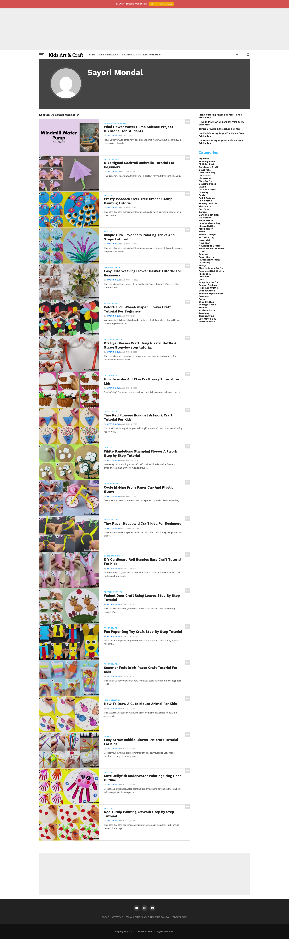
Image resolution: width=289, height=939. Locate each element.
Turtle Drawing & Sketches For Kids (220, 129)
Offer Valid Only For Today (161, 4)
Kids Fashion (206, 228)
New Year (204, 243)
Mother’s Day (206, 237)
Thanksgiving (206, 316)
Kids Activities (152, 54)
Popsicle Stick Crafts (211, 271)
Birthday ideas (207, 161)
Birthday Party (207, 164)
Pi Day (202, 265)
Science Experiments (211, 293)
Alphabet (204, 158)
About (105, 917)
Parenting (204, 262)
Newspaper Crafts (210, 245)
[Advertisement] (144, 29)
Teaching (204, 313)
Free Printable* (108, 54)
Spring (202, 299)
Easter (203, 195)
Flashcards (205, 206)
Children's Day (207, 172)
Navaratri (204, 240)
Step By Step (206, 302)
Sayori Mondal (113, 136)
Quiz (201, 279)
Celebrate (205, 170)
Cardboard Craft (208, 167)
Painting (203, 254)
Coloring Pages (207, 184)
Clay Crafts (205, 181)
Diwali (202, 186)
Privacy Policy (179, 917)
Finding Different (209, 203)
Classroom (205, 178)
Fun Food (204, 209)
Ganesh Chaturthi (209, 214)
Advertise (117, 917)
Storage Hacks (207, 304)
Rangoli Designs (208, 285)
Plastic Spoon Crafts (211, 268)
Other (202, 251)
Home (92, 54)
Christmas (205, 175)
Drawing (203, 192)
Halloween (205, 217)
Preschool (205, 274)
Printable (204, 276)
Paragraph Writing (209, 259)
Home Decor (206, 220)
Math (202, 231)
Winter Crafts (207, 321)
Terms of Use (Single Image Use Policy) (147, 917)
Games (203, 212)
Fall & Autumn (207, 198)
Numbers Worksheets (211, 248)
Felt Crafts (205, 200)
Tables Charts (207, 310)
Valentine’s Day (207, 318)
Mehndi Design (207, 234)
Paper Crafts (206, 257)
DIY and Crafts (130, 54)
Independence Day (209, 223)
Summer (203, 307)
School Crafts (207, 290)
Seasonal (204, 296)
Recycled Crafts (208, 288)
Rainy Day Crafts (208, 282)
